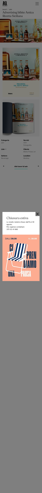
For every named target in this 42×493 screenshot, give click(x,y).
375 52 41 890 (12, 229)
